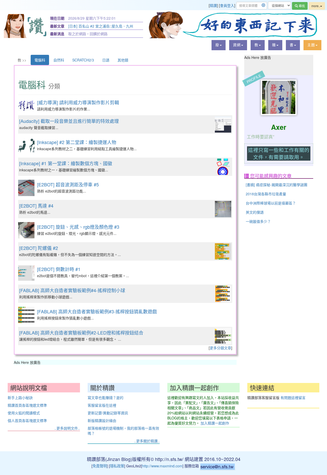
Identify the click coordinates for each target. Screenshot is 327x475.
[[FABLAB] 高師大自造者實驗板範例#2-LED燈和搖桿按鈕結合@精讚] (223, 336)
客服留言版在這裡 (102, 405)
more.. (315, 6)
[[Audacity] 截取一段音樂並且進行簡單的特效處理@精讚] (223, 124)
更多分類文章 (220, 347)
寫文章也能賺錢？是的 (105, 397)
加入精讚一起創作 (215, 423)
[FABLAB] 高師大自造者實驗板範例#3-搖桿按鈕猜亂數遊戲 (97, 311)
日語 (105, 59)
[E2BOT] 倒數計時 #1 (58, 269)
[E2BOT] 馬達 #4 (36, 205)
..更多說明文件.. (67, 428)
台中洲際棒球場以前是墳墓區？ (271, 203)
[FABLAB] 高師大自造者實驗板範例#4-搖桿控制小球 (72, 290)
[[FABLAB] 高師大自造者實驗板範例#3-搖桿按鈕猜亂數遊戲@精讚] (26, 315)
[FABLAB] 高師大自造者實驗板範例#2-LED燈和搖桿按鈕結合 (81, 332)
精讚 (213, 5)
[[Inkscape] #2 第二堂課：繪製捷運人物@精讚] (26, 145)
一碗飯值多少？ (258, 221)
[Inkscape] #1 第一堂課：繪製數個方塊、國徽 (65, 163)
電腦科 (39, 59)
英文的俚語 (255, 212)
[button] (219, 45)
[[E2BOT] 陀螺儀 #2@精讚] (223, 251)
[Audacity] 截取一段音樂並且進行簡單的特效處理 (69, 121)
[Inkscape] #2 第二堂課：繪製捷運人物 (76, 142)
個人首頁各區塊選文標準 (27, 420)
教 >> (22, 59)
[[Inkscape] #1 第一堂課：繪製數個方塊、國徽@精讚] (223, 167)
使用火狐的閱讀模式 (24, 412)
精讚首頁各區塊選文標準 (27, 405)
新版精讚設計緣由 (102, 420)
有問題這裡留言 (293, 397)
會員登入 (227, 5)
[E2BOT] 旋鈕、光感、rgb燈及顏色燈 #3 (78, 226)
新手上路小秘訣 (20, 397)
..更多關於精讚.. (147, 440)
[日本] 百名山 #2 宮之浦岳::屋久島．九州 (100, 26)
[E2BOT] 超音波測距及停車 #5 (68, 184)
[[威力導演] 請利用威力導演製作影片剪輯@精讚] (26, 105)
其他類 (123, 59)
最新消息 (57, 33)
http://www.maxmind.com (162, 465)
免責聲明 (99, 465)
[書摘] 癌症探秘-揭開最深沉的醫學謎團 (276, 184)
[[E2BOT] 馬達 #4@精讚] (223, 209)
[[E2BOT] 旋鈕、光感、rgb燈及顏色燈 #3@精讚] (26, 230)
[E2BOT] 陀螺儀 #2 (38, 248)
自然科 (58, 59)
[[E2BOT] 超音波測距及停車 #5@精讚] (26, 188)
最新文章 (57, 26)
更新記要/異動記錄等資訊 (108, 412)
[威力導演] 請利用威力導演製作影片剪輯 (78, 102)
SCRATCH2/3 (83, 59)
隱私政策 (117, 465)
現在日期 (57, 18)
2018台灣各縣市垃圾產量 (266, 193)
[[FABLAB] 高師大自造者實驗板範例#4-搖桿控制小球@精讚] (223, 294)
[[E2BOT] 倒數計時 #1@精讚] (26, 272)
